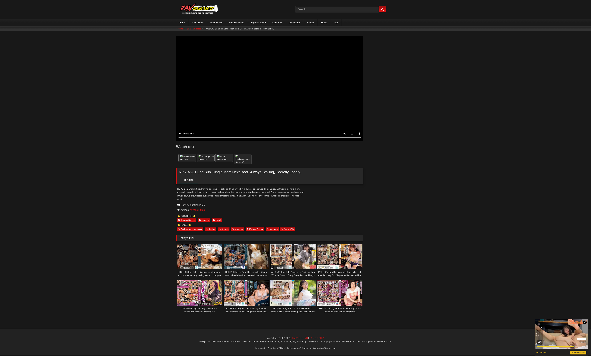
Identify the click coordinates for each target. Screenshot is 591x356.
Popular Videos (236, 22)
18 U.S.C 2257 (317, 338)
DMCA (295, 338)
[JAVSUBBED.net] (199, 9)
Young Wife (289, 229)
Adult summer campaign (191, 229)
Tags (336, 22)
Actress (310, 22)
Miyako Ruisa (197, 210)
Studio (324, 22)
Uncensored (294, 22)
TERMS (304, 338)
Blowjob (225, 229)
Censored (277, 22)
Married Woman (256, 229)
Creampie (239, 229)
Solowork (273, 229)
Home (182, 22)
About (189, 180)
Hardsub (205, 220)
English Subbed (258, 22)
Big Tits (212, 229)
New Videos (197, 22)
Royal (218, 220)
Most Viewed (216, 22)
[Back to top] (581, 347)
